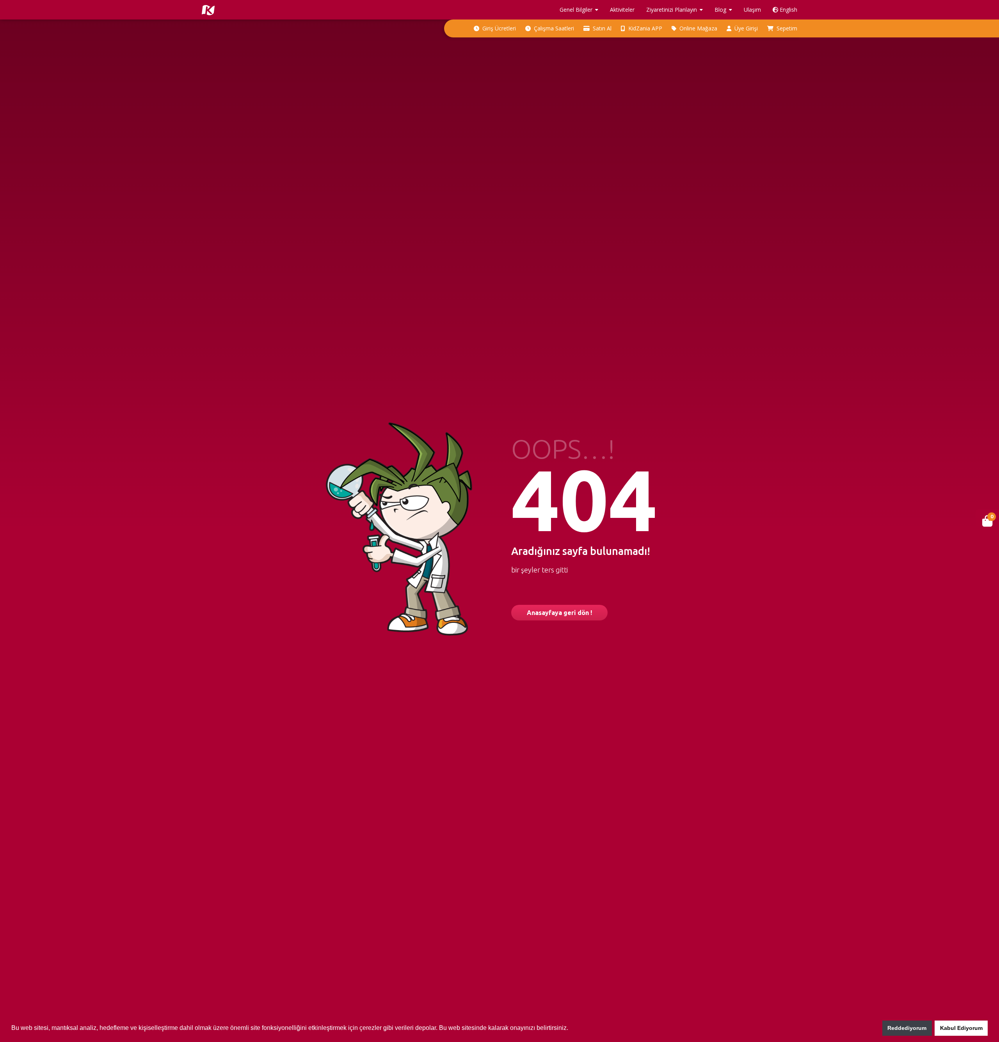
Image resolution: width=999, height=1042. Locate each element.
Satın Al (601, 28)
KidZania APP (644, 28)
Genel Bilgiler (576, 9)
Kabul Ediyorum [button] (961, 1028)
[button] (571, 1029)
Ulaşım (752, 9)
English (787, 9)
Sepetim (786, 28)
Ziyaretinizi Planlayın (671, 9)
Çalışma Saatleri (553, 28)
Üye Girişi (745, 28)
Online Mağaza (697, 28)
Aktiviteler (622, 9)
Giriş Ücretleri (498, 28)
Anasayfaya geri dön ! (559, 612)
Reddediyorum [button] (906, 1028)
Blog (720, 9)
